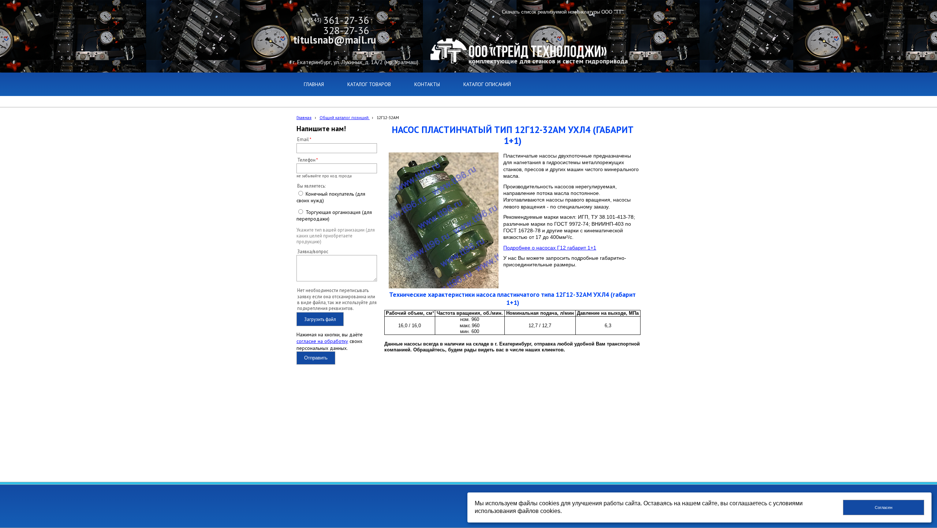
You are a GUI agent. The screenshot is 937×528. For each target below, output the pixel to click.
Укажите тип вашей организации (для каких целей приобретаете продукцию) (335, 236)
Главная (303, 117)
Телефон (306, 160)
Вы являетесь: (311, 186)
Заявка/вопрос (312, 251)
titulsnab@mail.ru (334, 40)
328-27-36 (346, 30)
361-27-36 (346, 20)
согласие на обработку (322, 341)
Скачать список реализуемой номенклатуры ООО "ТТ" (562, 12)
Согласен (883, 507)
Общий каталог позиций (345, 117)
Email (303, 139)
